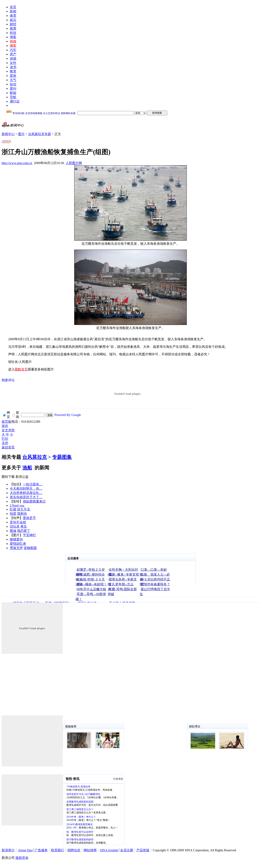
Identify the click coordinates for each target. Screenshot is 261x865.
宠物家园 (30, 548)
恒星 (13, 513)
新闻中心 (8, 134)
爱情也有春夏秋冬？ (155, 584)
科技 (13, 32)
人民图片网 (74, 163)
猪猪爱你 (16, 539)
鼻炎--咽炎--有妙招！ (92, 584)
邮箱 (13, 93)
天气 (13, 80)
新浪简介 (8, 850)
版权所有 (22, 857)
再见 (23, 526)
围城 (13, 531)
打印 (5, 438)
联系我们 (57, 850)
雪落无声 (16, 548)
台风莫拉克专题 (39, 134)
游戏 (13, 58)
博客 (13, 37)
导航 (13, 97)
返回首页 (8, 447)
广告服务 (41, 850)
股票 (13, 28)
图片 (21, 134)
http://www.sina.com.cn (17, 163)
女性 (13, 62)
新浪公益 (22, 476)
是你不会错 (18, 522)
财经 (13, 24)
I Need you (17, 505)
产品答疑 (142, 850)
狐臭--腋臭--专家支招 (124, 574)
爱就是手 (29, 518)
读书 (13, 67)
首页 (13, 7)
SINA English (109, 850)
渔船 (27, 467)
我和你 (22, 513)
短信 (13, 84)
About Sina (25, 850)
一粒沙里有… (32, 484)
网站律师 (90, 850)
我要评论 (8, 380)
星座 (13, 75)
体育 (13, 15)
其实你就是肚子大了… (26, 497)
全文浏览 (8, 430)
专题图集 (62, 457)
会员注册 (126, 850)
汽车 (13, 50)
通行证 (15, 101)
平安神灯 (29, 535)
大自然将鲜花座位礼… (26, 493)
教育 (13, 71)
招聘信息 (73, 850)
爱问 (13, 88)
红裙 (13, 509)
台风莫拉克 (34, 457)
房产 (13, 54)
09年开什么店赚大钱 (91, 589)
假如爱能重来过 (34, 501)
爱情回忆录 (18, 543)
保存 (5, 426)
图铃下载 (8, 476)
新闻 (13, 11)
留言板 (6, 421)
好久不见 (23, 509)
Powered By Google (67, 415)
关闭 (5, 443)
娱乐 (13, 20)
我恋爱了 (23, 531)
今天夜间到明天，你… (26, 488)
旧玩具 (15, 526)
